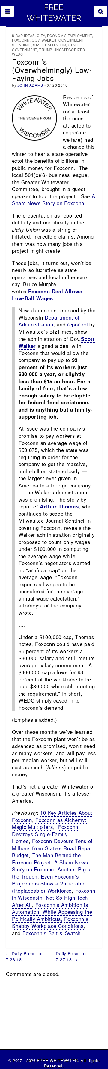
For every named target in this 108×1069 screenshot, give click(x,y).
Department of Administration (49, 321)
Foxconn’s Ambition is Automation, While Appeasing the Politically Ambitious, (52, 911)
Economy (56, 35)
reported (77, 324)
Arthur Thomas (59, 506)
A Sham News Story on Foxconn (53, 200)
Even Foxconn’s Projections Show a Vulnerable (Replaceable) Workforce (49, 883)
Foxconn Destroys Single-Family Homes (45, 834)
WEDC (17, 54)
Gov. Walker (44, 40)
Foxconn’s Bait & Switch (51, 933)
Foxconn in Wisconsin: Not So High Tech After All (53, 897)
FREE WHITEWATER (54, 13)
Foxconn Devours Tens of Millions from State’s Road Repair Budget (53, 848)
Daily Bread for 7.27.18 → (71, 956)
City (41, 35)
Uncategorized (69, 49)
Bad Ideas (25, 35)
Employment (80, 35)
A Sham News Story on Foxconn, (50, 866)
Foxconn (21, 40)
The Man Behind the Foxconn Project (46, 858)
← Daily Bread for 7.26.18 (24, 956)
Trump (45, 49)
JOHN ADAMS (30, 85)
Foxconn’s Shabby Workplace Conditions (50, 922)
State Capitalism (49, 44)
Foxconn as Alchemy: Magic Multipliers (49, 823)
